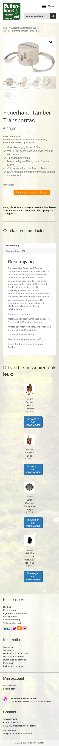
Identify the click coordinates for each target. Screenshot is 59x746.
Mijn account (9, 685)
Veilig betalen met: (12, 623)
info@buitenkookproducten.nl (17, 733)
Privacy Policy (10, 616)
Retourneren (9, 610)
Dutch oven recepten (13, 656)
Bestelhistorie (10, 688)
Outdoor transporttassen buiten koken (35, 207)
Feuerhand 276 (33, 210)
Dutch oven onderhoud (14, 659)
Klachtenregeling (11, 619)
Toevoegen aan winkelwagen (32, 192)
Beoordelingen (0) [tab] (15, 251)
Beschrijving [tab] (12, 245)
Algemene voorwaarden (15, 613)
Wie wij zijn (8, 647)
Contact (7, 607)
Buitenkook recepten (13, 666)
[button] (51, 42)
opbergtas (47, 210)
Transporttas (10, 213)
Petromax (8, 663)
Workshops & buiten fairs (15, 653)
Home (5, 28)
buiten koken (16, 210)
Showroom (8, 650)
